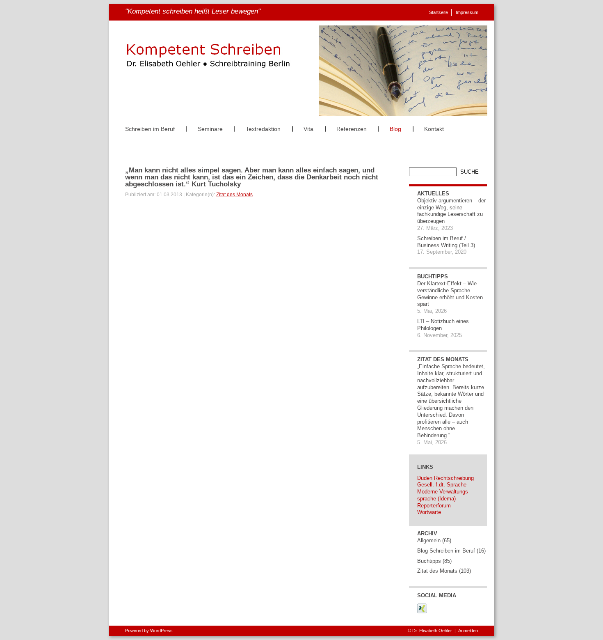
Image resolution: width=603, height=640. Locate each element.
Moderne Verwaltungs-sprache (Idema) (443, 495)
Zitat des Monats (234, 194)
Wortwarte (429, 512)
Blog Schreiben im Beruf (446, 551)
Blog (395, 129)
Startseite (438, 12)
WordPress (161, 630)
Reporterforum (434, 505)
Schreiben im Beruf (150, 129)
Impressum (467, 12)
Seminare (210, 129)
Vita (308, 129)
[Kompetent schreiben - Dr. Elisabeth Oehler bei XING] (422, 611)
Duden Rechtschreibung (445, 478)
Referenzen (351, 129)
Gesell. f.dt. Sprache (441, 485)
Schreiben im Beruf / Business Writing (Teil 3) (446, 241)
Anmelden (468, 630)
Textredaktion (263, 129)
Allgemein (429, 540)
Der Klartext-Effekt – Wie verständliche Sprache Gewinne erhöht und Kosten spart (450, 293)
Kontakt (434, 129)
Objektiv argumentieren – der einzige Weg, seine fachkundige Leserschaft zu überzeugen (451, 210)
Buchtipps (429, 561)
